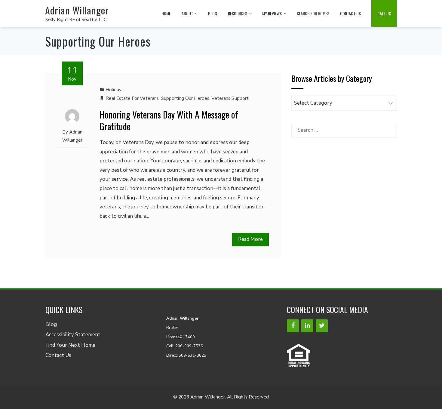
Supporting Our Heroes (185, 98)
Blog (212, 13)
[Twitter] (322, 325)
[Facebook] (293, 325)
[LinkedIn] (307, 325)
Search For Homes (313, 13)
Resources (237, 13)
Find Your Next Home (70, 345)
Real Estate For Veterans (132, 98)
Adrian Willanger (77, 10)
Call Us (384, 13)
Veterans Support (230, 98)
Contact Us (350, 13)
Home (166, 13)
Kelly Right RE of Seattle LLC (76, 20)
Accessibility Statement (72, 334)
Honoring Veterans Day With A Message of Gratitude (169, 120)
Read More (250, 239)
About (187, 13)
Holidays (115, 90)
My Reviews (272, 13)
